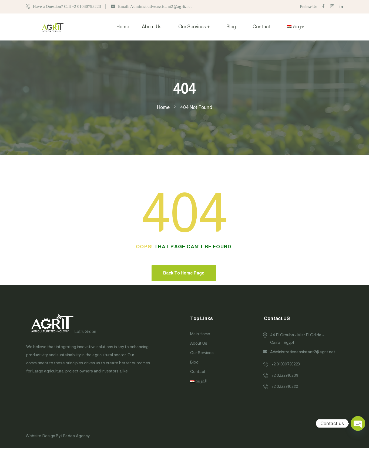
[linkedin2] (341, 6)
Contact (261, 26)
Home (122, 26)
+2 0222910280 (284, 386)
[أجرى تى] (53, 27)
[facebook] (323, 6)
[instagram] (332, 6)
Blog (231, 26)
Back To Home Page (183, 273)
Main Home (200, 333)
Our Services (192, 26)
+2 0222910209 (284, 375)
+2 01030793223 (285, 364)
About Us (152, 26)
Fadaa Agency (76, 435)
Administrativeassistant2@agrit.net (302, 352)
